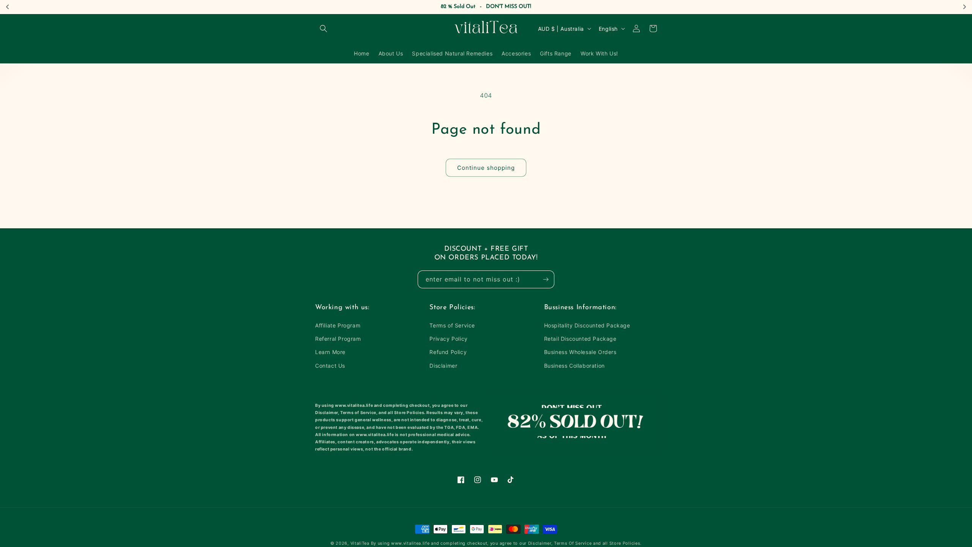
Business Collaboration (574, 365)
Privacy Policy (448, 338)
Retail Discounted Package (580, 338)
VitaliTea (359, 543)
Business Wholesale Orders (580, 352)
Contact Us (330, 365)
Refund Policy (448, 352)
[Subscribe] (545, 279)
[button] (323, 28)
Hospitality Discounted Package (587, 325)
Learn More (330, 352)
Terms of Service (452, 325)
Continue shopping (486, 167)
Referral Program (338, 338)
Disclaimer (443, 365)
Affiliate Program (337, 325)
